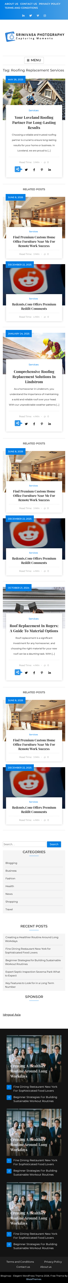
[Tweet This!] (26, 169)
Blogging (11, 862)
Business (10, 870)
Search (54, 844)
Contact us (28, 3)
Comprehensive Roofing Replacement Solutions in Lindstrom (34, 376)
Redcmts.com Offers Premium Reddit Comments (34, 306)
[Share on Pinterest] (42, 169)
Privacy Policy (49, 3)
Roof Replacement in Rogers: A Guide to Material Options (34, 628)
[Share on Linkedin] (49, 169)
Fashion (10, 878)
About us (11, 3)
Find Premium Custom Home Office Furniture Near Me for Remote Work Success (34, 241)
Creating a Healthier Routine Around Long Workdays (28, 1070)
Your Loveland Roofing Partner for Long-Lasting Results (34, 122)
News (8, 893)
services (34, 110)
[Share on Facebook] (34, 169)
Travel (9, 909)
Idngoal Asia (12, 1014)
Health (9, 886)
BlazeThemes (33, 1279)
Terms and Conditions (21, 7)
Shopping (11, 901)
